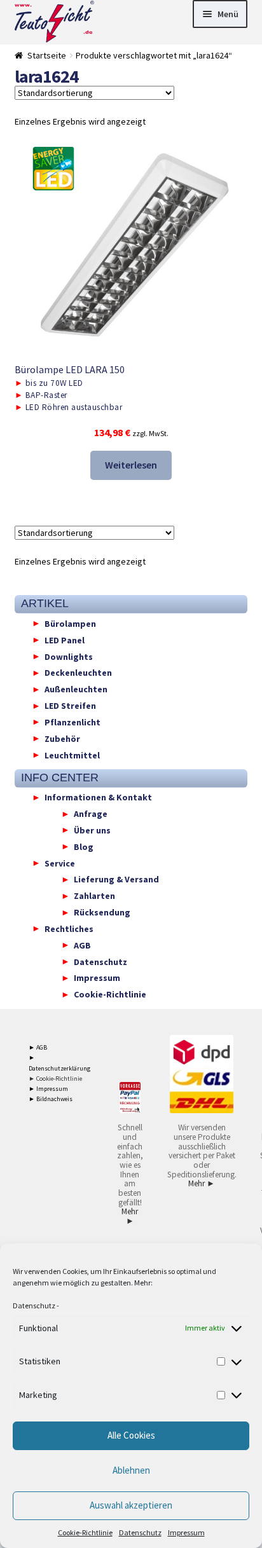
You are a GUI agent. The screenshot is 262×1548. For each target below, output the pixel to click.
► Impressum (48, 1089)
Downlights (69, 656)
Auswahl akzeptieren (131, 1505)
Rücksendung (102, 912)
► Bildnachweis (50, 1099)
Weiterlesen (131, 464)
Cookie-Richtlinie (85, 1532)
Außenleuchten (76, 689)
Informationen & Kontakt (98, 797)
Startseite (46, 55)
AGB (82, 944)
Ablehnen (131, 1470)
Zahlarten (94, 895)
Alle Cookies (131, 1435)
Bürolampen (70, 623)
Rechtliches (69, 928)
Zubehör (62, 738)
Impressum (186, 1532)
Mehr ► (129, 1216)
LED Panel (65, 639)
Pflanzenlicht (72, 721)
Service (60, 862)
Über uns (92, 829)
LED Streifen (70, 705)
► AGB (38, 1047)
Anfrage (90, 813)
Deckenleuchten (78, 672)
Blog (83, 846)
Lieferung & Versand (116, 879)
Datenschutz (34, 1305)
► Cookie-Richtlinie (55, 1078)
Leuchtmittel (72, 754)
